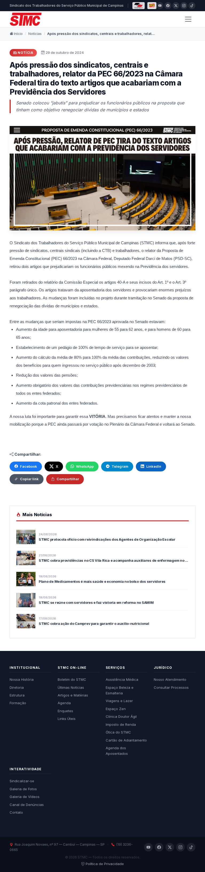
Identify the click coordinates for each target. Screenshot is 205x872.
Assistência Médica (122, 679)
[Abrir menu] (188, 19)
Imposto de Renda (121, 724)
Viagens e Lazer (119, 701)
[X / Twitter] (175, 5)
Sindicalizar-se (22, 781)
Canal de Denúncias (27, 804)
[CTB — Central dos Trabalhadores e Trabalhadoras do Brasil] (151, 5)
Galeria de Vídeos (25, 796)
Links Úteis (67, 718)
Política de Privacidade (105, 864)
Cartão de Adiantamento (126, 740)
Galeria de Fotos (23, 789)
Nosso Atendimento (170, 679)
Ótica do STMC (118, 732)
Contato (16, 812)
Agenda (64, 703)
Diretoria (17, 687)
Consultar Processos (171, 687)
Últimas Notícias (71, 687)
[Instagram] (183, 5)
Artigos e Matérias (73, 695)
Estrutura (17, 695)
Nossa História (22, 679)
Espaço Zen (116, 709)
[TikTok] (191, 5)
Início (18, 33)
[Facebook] (167, 5)
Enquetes (65, 711)
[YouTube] (159, 5)
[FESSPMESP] (138, 5)
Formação (18, 703)
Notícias (35, 33)
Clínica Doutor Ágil (121, 716)
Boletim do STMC (72, 679)
